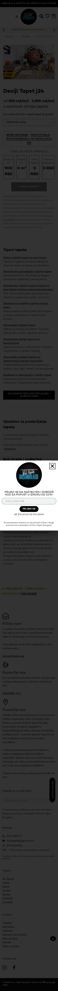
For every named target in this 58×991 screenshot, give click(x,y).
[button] (52, 466)
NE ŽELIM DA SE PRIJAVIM (29, 515)
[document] (29, 495)
